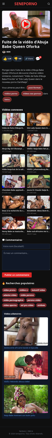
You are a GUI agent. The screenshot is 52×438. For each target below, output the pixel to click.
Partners (23, 431)
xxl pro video (27, 305)
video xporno (10, 305)
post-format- (34, 87)
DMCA (30, 431)
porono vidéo (34, 300)
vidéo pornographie (13, 300)
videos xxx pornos (32, 93)
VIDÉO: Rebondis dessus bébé (17, 381)
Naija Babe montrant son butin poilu (19, 415)
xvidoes (41, 305)
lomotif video (38, 290)
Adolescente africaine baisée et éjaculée (21, 348)
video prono (10, 290)
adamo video (10, 295)
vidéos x (24, 290)
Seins (7, 99)
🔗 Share (29, 58)
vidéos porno (10, 93)
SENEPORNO (25, 4)
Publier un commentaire (17, 275)
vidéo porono (27, 295)
